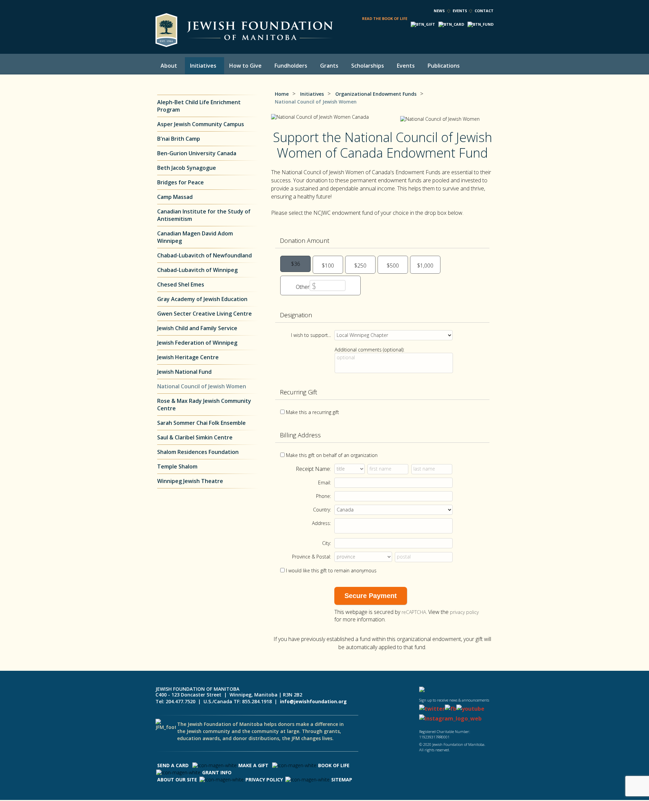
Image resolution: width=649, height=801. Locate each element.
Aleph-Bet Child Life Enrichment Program (199, 105)
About (169, 65)
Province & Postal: (311, 556)
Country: (322, 509)
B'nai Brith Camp (178, 138)
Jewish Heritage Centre (188, 357)
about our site (177, 779)
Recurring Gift (298, 392)
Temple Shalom (177, 466)
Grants (329, 65)
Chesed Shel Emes (180, 284)
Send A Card (173, 765)
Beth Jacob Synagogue (187, 167)
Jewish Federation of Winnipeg (197, 342)
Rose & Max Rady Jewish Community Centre (204, 404)
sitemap (341, 779)
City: (326, 543)
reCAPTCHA (414, 612)
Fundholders (290, 65)
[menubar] (316, 65)
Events (460, 10)
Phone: (323, 496)
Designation (296, 315)
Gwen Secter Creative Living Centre (204, 313)
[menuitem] (170, 65)
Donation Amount (304, 240)
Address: (321, 523)
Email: (324, 482)
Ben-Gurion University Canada (196, 153)
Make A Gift (253, 765)
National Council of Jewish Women (201, 386)
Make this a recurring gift (312, 412)
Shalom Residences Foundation (198, 452)
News (439, 10)
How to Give (245, 65)
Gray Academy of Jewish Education (202, 299)
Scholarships (367, 65)
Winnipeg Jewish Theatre (190, 481)
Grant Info (217, 772)
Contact (484, 10)
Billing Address (300, 435)
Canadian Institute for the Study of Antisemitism (203, 215)
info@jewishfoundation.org (313, 701)
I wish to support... (311, 335)
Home (282, 94)
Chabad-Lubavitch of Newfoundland (204, 255)
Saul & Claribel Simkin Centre (195, 437)
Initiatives (203, 65)
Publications (444, 65)
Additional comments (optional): (369, 349)
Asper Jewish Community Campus (200, 124)
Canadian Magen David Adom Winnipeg (195, 237)
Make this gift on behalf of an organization (332, 455)
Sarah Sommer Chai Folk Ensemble (201, 423)
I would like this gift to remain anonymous (331, 570)
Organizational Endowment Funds (375, 94)
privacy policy (464, 612)
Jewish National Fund (184, 371)
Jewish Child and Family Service (197, 328)
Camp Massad (175, 197)
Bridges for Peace (180, 182)
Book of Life (334, 765)
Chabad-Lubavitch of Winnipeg (197, 270)
